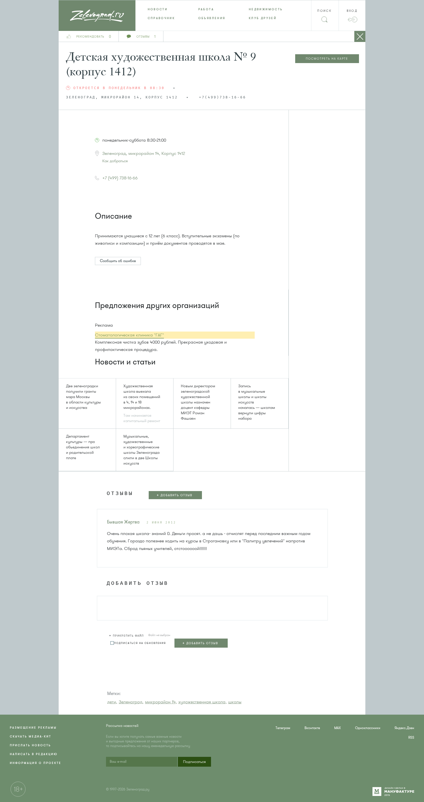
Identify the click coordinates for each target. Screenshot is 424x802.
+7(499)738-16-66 (222, 97)
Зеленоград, (131, 702)
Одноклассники (367, 728)
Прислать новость (30, 745)
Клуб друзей (263, 18)
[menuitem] (160, 9)
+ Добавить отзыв (174, 495)
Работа (206, 9)
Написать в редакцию (34, 754)
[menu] (212, 14)
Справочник (161, 18)
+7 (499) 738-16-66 (120, 178)
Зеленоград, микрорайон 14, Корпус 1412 (143, 153)
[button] (115, 561)
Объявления (211, 18)
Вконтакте (312, 728)
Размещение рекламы (33, 728)
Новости (158, 9)
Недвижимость (266, 9)
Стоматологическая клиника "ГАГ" (129, 335)
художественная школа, (202, 702)
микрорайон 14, (161, 702)
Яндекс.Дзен (404, 728)
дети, (112, 702)
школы (234, 702)
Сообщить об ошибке (118, 261)
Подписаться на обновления (140, 643)
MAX (337, 728)
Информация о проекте (35, 763)
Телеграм (283, 728)
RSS (411, 737)
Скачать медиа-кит (30, 736)
